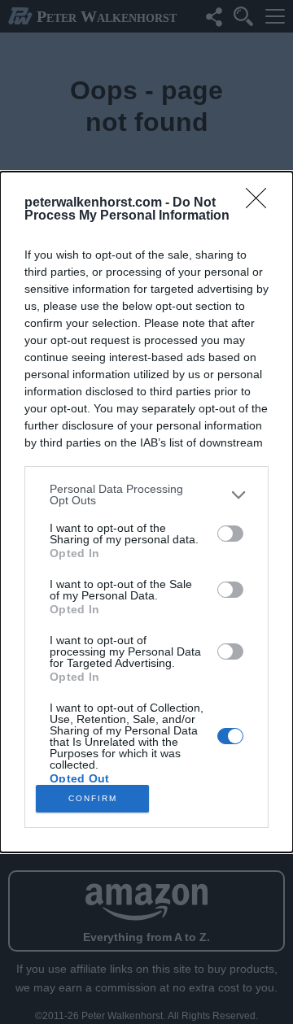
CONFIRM (92, 798)
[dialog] (146, 512)
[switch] (230, 533)
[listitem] (146, 494)
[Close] (261, 203)
